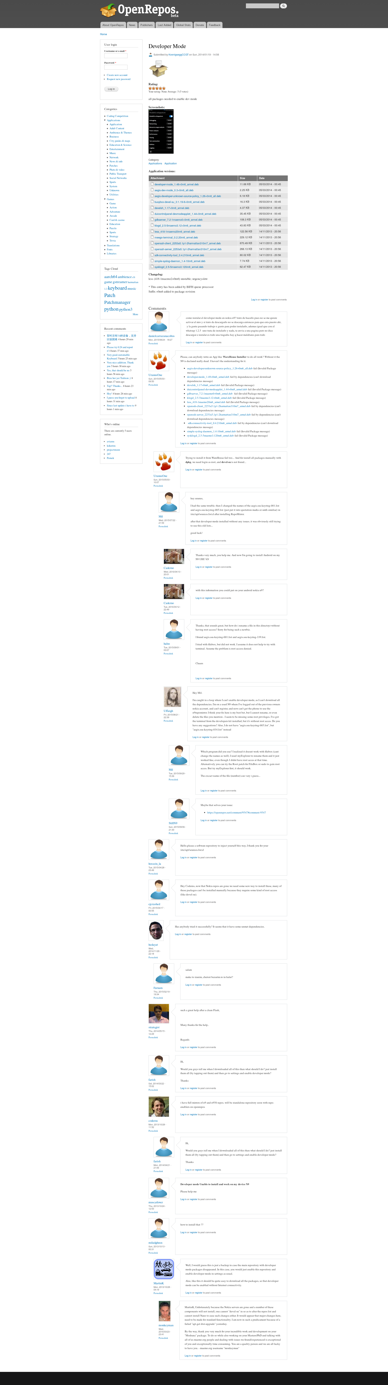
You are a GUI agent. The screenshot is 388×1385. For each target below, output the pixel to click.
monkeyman (166, 1325)
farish (152, 1080)
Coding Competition (117, 116)
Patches (114, 165)
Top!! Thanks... (114, 386)
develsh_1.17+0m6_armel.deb (172, 208)
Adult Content (117, 128)
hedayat (153, 944)
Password (110, 62)
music (132, 288)
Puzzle (113, 228)
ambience (125, 276)
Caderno (169, 568)
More (135, 314)
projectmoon (113, 449)
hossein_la (155, 863)
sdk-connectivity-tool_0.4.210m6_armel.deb (179, 255)
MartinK (159, 1283)
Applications (113, 120)
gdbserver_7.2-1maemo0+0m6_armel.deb (178, 219)
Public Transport (118, 173)
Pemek (110, 458)
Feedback (214, 25)
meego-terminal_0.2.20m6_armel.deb (176, 237)
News (132, 25)
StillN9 (173, 823)
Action (113, 207)
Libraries (111, 253)
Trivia (113, 240)
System (113, 186)
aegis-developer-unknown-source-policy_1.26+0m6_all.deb (188, 196)
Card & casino (117, 220)
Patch (109, 295)
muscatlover (156, 1202)
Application (116, 124)
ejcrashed (154, 904)
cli (133, 277)
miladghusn (155, 1242)
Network (114, 157)
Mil (161, 516)
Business (114, 136)
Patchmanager (117, 302)
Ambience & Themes (121, 132)
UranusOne (155, 375)
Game (113, 203)
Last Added (164, 25)
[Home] (140, 11)
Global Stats (183, 25)
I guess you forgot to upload (121, 397)
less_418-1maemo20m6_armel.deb (175, 231)
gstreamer (120, 281)
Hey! (109, 393)
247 (109, 454)
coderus (153, 1120)
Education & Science (121, 145)
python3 (125, 309)
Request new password (118, 79)
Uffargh (168, 711)
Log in (254, 299)
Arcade (113, 215)
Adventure (115, 211)
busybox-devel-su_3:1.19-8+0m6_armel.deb (180, 202)
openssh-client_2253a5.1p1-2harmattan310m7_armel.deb (188, 243)
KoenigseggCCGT (179, 54)
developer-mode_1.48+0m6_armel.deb (177, 184)
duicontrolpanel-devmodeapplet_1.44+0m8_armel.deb (185, 214)
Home (103, 34)
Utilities (114, 194)
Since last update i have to (120, 405)
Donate (200, 25)
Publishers (146, 25)
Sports (113, 182)
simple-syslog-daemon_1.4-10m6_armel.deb (180, 261)
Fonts (110, 249)
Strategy (114, 236)
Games (110, 199)
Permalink (153, 343)
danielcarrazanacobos (162, 336)
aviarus (110, 441)
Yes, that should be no (118, 370)
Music (113, 153)
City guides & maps (120, 141)
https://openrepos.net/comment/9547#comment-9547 (236, 812)
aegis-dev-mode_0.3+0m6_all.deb (174, 190)
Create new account (117, 75)
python (111, 308)
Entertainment (117, 149)
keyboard (117, 287)
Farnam (158, 988)
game (108, 281)
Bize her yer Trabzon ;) (119, 378)
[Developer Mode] (161, 155)
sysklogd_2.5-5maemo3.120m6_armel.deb (179, 267)
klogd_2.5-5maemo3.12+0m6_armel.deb (178, 225)
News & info (116, 161)
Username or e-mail (115, 51)
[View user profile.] (159, 331)
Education (115, 224)
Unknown (114, 190)
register (264, 299)
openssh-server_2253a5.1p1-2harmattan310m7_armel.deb (188, 249)
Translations (113, 245)
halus (167, 643)
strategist (154, 1027)
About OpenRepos (113, 25)
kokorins (111, 445)
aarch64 (110, 276)
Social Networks (118, 178)
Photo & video (117, 169)
